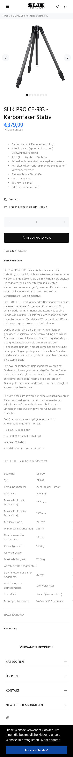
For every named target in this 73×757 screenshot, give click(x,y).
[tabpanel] (36, 55)
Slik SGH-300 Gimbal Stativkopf (22, 436)
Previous (5, 57)
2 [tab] (30, 95)
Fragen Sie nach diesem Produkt (28, 207)
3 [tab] (32, 95)
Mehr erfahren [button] (50, 740)
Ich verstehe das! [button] (36, 750)
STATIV (22, 251)
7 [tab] (43, 95)
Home (5, 16)
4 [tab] (35, 95)
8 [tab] (46, 95)
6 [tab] (41, 95)
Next (67, 57)
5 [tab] (38, 95)
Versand (14, 199)
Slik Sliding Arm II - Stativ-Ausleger (24, 448)
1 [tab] (27, 95)
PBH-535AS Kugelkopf (17, 430)
